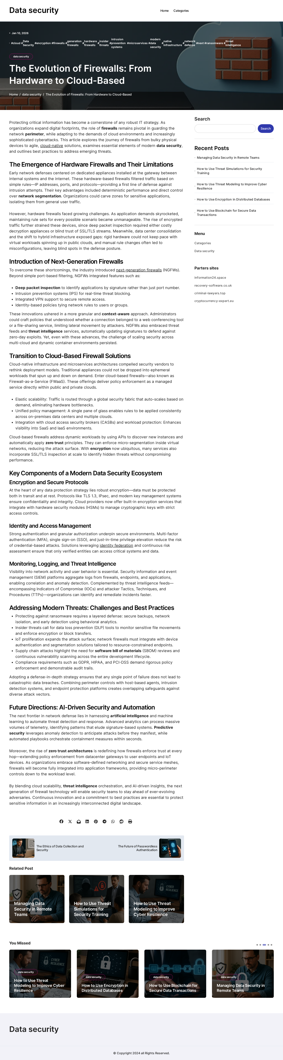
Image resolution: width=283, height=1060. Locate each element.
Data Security (28, 43)
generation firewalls (74, 43)
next (201, 43)
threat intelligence (233, 43)
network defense (189, 43)
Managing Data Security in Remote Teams (33, 909)
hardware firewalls (90, 43)
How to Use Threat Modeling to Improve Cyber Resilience (154, 909)
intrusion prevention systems (118, 43)
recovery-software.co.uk (213, 285)
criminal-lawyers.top (209, 293)
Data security (34, 10)
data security (21, 56)
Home (164, 11)
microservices (138, 43)
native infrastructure (172, 43)
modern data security (155, 43)
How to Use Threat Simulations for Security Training (92, 909)
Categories (181, 11)
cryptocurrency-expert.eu (214, 301)
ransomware (214, 43)
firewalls (59, 43)
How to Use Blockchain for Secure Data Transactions (226, 213)
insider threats (104, 43)
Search (202, 119)
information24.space (210, 277)
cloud (16, 43)
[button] (268, 973)
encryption (43, 43)
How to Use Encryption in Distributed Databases (233, 199)
